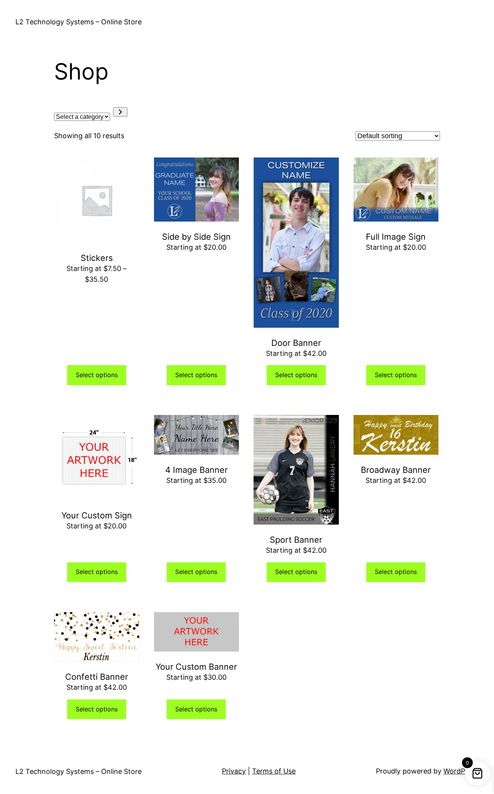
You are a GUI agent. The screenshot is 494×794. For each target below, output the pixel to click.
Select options (97, 375)
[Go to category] (120, 112)
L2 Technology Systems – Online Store (78, 22)
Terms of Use (274, 771)
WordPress (461, 771)
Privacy (234, 771)
